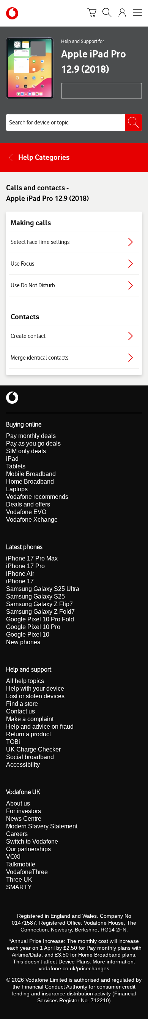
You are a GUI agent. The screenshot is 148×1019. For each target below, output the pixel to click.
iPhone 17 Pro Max (32, 558)
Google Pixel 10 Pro (33, 627)
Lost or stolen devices (35, 696)
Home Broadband (30, 481)
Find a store (22, 704)
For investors (23, 811)
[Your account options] (122, 13)
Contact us (20, 711)
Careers (17, 834)
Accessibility (23, 764)
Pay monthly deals (31, 436)
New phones (23, 642)
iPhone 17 (20, 581)
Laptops (17, 489)
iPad (12, 458)
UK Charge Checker (33, 749)
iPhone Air (20, 573)
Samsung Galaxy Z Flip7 (39, 604)
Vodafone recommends (37, 497)
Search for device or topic (39, 122)
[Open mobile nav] (137, 13)
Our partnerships (28, 849)
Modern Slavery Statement (41, 826)
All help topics (25, 681)
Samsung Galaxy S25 (35, 596)
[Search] (107, 13)
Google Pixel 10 (27, 634)
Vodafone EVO (26, 512)
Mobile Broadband (31, 474)
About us (18, 803)
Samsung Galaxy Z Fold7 (40, 611)
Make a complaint (30, 719)
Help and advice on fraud (40, 726)
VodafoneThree (27, 872)
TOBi (13, 742)
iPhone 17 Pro (25, 566)
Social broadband (30, 757)
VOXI (13, 856)
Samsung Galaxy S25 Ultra (42, 589)
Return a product (28, 734)
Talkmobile (20, 864)
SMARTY (19, 887)
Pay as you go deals (33, 443)
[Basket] (91, 13)
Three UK (19, 879)
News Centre (23, 818)
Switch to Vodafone (32, 841)
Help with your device (35, 688)
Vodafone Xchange (32, 519)
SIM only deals (26, 451)
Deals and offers (28, 504)
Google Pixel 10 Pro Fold (40, 619)
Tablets (15, 466)
